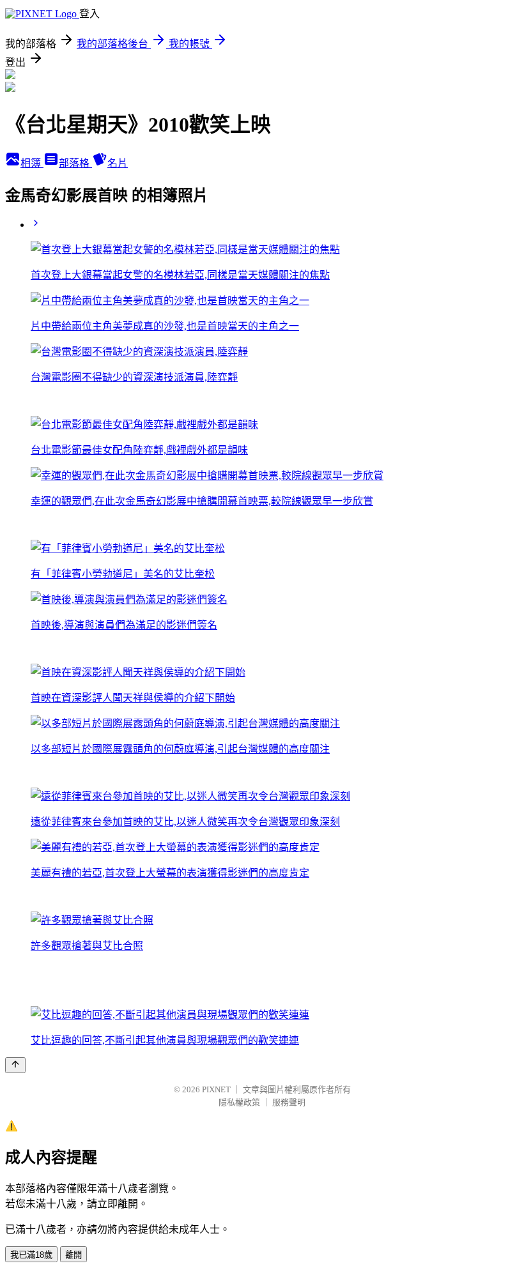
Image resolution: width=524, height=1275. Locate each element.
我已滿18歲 (31, 1255)
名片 (117, 163)
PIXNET (216, 1089)
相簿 (31, 163)
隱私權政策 (239, 1102)
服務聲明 (288, 1102)
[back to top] (15, 1065)
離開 (73, 1255)
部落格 (75, 163)
